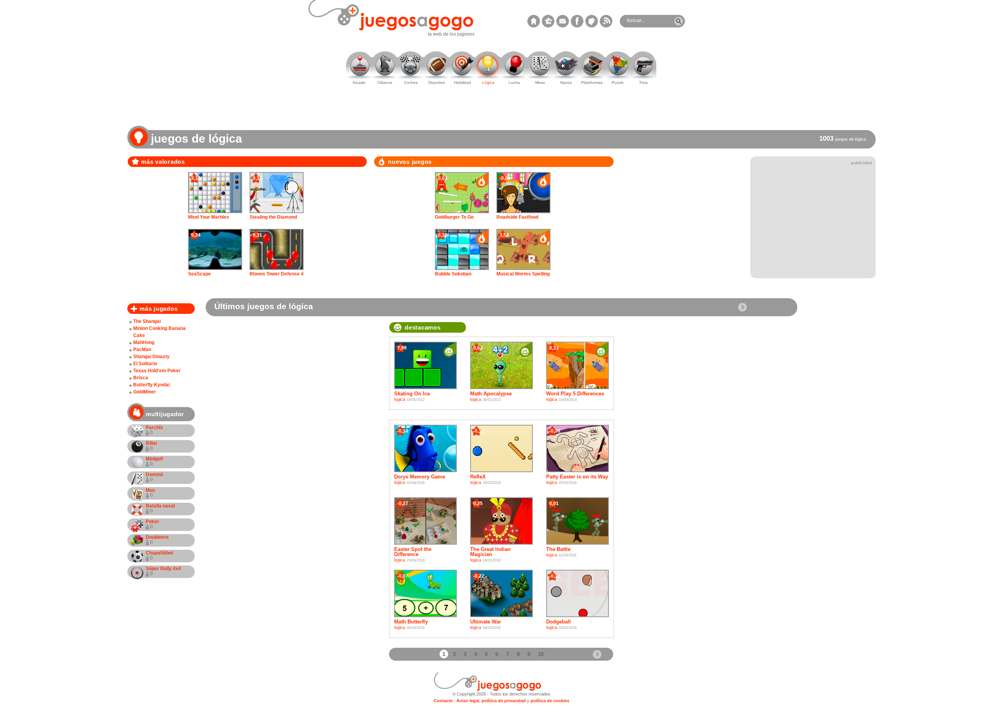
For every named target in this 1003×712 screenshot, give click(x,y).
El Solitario (145, 363)
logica (399, 399)
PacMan (142, 349)
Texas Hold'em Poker (157, 370)
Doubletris (157, 539)
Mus (150, 492)
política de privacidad (504, 700)
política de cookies (549, 700)
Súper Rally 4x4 (163, 571)
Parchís (154, 430)
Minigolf (154, 461)
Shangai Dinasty (151, 356)
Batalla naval (160, 508)
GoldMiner (144, 392)
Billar (152, 445)
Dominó (154, 477)
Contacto (443, 700)
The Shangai (147, 321)
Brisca (140, 377)
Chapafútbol (159, 555)
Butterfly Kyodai (151, 385)
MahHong (143, 342)
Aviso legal (467, 700)
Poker (152, 524)
